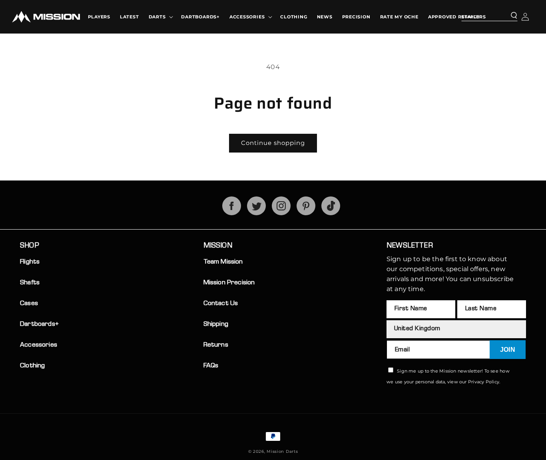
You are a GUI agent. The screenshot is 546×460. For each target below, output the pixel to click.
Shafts (30, 283)
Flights (30, 262)
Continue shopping (273, 143)
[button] (160, 16)
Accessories (38, 345)
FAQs (211, 366)
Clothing (32, 366)
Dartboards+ (39, 324)
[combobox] (489, 15)
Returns (215, 345)
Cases (29, 303)
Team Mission (223, 262)
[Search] (509, 16)
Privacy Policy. (484, 382)
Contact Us (220, 303)
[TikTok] (330, 213)
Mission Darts (282, 451)
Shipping (215, 324)
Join (507, 349)
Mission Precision (229, 283)
